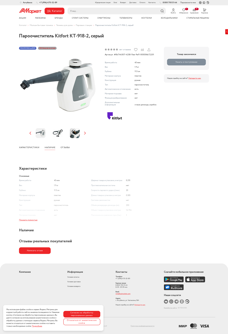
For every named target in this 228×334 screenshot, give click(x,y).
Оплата (142, 2)
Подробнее (37, 326)
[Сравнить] (142, 50)
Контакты (152, 2)
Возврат (123, 2)
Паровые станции (84, 25)
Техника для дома (64, 25)
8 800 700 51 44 (121, 285)
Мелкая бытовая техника (41, 25)
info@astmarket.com (123, 294)
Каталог (23, 25)
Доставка (132, 2)
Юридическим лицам (103, 2)
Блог (115, 2)
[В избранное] (136, 50)
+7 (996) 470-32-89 (123, 278)
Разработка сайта (170, 308)
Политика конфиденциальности (142, 326)
